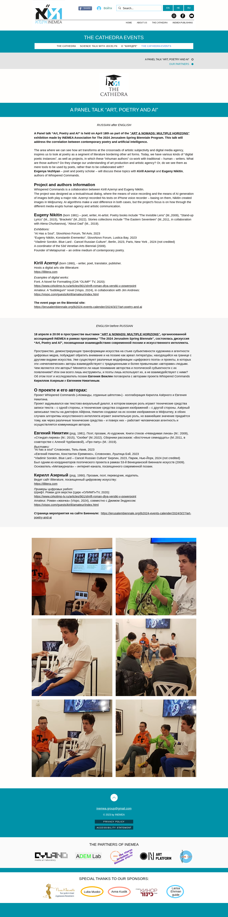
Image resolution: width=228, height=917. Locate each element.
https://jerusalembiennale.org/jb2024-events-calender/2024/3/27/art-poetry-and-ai (88, 307)
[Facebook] (182, 16)
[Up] (114, 797)
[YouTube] (191, 16)
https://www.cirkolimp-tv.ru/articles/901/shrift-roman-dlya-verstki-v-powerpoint (85, 286)
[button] (72, 576)
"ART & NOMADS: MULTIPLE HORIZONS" (160, 133)
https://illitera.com (45, 272)
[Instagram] (174, 16)
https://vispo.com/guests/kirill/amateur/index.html (66, 294)
